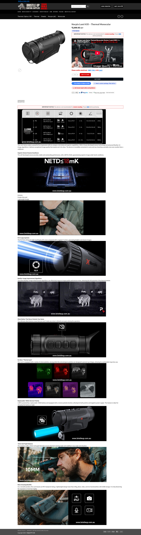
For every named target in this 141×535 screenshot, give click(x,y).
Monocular (61, 16)
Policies (61, 11)
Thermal (36, 16)
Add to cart (85, 74)
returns (55, 11)
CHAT (100, 70)
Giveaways (35, 11)
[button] (118, 6)
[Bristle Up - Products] (43, 6)
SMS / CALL (91, 70)
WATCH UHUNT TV (26, 11)
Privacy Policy (22, 530)
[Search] (88, 6)
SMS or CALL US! (23, 1)
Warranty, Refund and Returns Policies (37, 530)
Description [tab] (21, 101)
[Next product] (119, 16)
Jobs (50, 11)
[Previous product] (122, 16)
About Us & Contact (70, 11)
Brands (43, 16)
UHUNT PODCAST (44, 11)
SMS (120, 34)
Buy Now (97, 79)
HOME (19, 11)
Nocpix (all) (52, 16)
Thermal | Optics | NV (25, 16)
